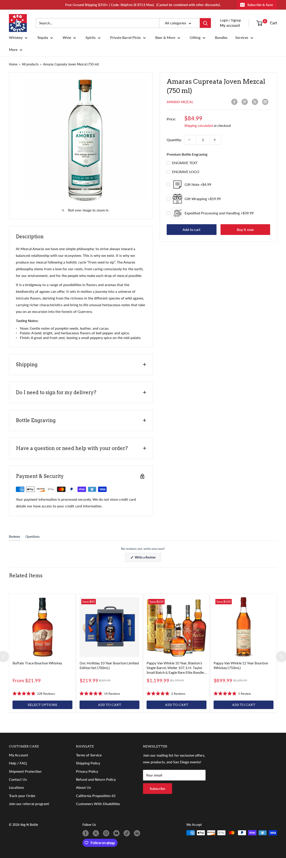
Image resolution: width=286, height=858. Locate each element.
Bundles (221, 37)
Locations (16, 787)
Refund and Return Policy (96, 779)
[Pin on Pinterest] (246, 102)
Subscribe (157, 788)
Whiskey (16, 37)
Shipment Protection (25, 771)
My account (230, 25)
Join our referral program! (29, 803)
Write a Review (147, 558)
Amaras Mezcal (180, 102)
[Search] (205, 23)
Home (13, 64)
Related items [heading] (25, 575)
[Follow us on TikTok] (128, 833)
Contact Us (18, 779)
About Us (83, 787)
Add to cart (191, 229)
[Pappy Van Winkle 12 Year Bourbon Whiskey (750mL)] (243, 627)
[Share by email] (266, 102)
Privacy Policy (87, 771)
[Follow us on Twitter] (97, 833)
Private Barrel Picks (125, 37)
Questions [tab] (32, 537)
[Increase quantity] (215, 139)
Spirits (91, 37)
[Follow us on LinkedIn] (138, 833)
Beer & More (165, 37)
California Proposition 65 (96, 795)
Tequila (42, 37)
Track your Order (22, 795)
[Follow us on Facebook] (86, 833)
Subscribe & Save (260, 5)
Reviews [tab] (14, 537)
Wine (67, 37)
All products (30, 64)
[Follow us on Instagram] (107, 833)
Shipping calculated (198, 125)
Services (241, 37)
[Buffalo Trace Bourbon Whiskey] (42, 627)
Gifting (195, 37)
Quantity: (174, 140)
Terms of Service (89, 755)
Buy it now (245, 229)
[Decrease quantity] (190, 139)
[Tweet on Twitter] (256, 102)
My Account (18, 755)
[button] (34, 693)
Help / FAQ (18, 763)
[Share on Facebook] (235, 102)
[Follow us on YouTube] (117, 833)
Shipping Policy (88, 763)
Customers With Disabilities (98, 803)
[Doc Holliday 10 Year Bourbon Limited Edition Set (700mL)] (109, 627)
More (13, 49)
